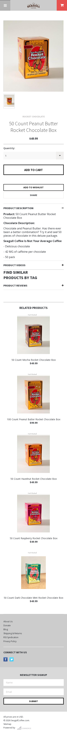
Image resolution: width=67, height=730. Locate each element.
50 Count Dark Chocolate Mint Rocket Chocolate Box (33, 597)
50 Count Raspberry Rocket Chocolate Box (33, 538)
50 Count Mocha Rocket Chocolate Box (34, 359)
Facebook (5, 659)
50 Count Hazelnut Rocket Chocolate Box (33, 478)
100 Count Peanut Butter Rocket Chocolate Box (33, 419)
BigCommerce (25, 728)
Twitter (11, 659)
